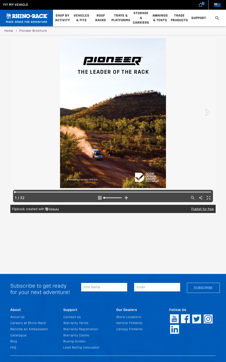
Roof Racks (100, 18)
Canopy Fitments (129, 329)
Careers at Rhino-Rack (28, 323)
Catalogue (18, 335)
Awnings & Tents (160, 18)
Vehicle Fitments (129, 323)
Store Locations (128, 317)
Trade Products (179, 18)
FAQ (13, 347)
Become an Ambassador (29, 329)
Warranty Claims (76, 335)
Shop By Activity (62, 18)
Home (8, 31)
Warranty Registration (80, 329)
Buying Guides (74, 341)
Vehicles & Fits (81, 18)
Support (198, 18)
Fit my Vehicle (15, 5)
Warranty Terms (76, 323)
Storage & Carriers (141, 18)
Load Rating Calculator (81, 347)
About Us (17, 317)
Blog (13, 341)
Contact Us (72, 317)
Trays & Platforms (120, 18)
